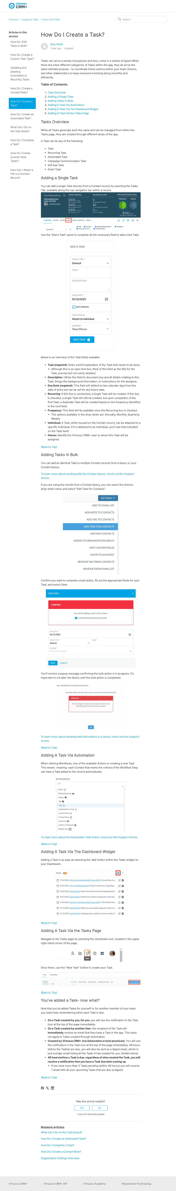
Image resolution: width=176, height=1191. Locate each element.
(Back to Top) (49, 447)
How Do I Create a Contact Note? (21, 90)
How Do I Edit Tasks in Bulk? (18, 43)
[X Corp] (47, 1088)
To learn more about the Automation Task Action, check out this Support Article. (90, 837)
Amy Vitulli (56, 44)
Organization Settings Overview (60, 1158)
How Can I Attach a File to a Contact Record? (21, 173)
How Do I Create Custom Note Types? (20, 156)
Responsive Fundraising (136, 1183)
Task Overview (57, 92)
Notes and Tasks (51, 19)
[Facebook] (42, 1088)
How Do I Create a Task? (21, 103)
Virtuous (13, 19)
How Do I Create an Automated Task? (22, 116)
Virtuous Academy (94, 1183)
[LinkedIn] (52, 1088)
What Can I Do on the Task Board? (20, 129)
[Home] (18, 7)
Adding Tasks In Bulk (60, 100)
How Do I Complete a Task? (22, 142)
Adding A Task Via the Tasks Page (68, 113)
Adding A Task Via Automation (66, 105)
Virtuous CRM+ (18, 1183)
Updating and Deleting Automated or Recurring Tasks (19, 73)
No (99, 1107)
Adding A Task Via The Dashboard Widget (73, 109)
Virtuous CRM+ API (55, 1183)
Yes (82, 1107)
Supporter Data (30, 19)
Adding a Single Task (60, 96)
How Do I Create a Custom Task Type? (22, 56)
